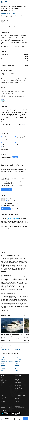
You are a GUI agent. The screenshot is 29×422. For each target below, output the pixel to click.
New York (3, 356)
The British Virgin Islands (7, 361)
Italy (2, 370)
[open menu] (27, 1)
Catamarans (18, 349)
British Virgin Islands (5, 397)
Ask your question (6, 189)
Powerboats (18, 347)
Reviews (17, 383)
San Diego (17, 357)
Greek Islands (18, 400)
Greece (16, 366)
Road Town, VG (4, 13)
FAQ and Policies (4, 380)
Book (25, 419)
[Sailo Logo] (5, 2)
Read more (3, 43)
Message (18, 419)
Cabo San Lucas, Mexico (20, 395)
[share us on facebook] (4, 407)
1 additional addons (14, 46)
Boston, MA (17, 397)
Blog (2, 379)
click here (3, 171)
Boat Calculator (18, 382)
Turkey (16, 370)
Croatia (16, 368)
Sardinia (3, 368)
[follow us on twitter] (2, 407)
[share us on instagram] (6, 407)
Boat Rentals (17, 379)
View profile (15, 208)
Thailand (3, 365)
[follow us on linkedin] (9, 407)
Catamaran (12, 13)
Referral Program (18, 388)
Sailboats (3, 347)
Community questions (20, 387)
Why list (16, 380)
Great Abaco (18, 359)
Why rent (17, 377)
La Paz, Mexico (18, 393)
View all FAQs (4, 310)
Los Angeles (4, 357)
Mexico (16, 363)
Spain (2, 366)
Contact (3, 382)
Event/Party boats (5, 349)
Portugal (17, 365)
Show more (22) (5, 149)
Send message (5, 208)
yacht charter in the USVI (13, 218)
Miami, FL (17, 398)
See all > (3, 401)
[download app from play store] (6, 413)
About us (3, 377)
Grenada (3, 363)
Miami (16, 356)
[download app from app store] (16, 413)
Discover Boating (18, 385)
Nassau (3, 359)
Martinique (17, 361)
